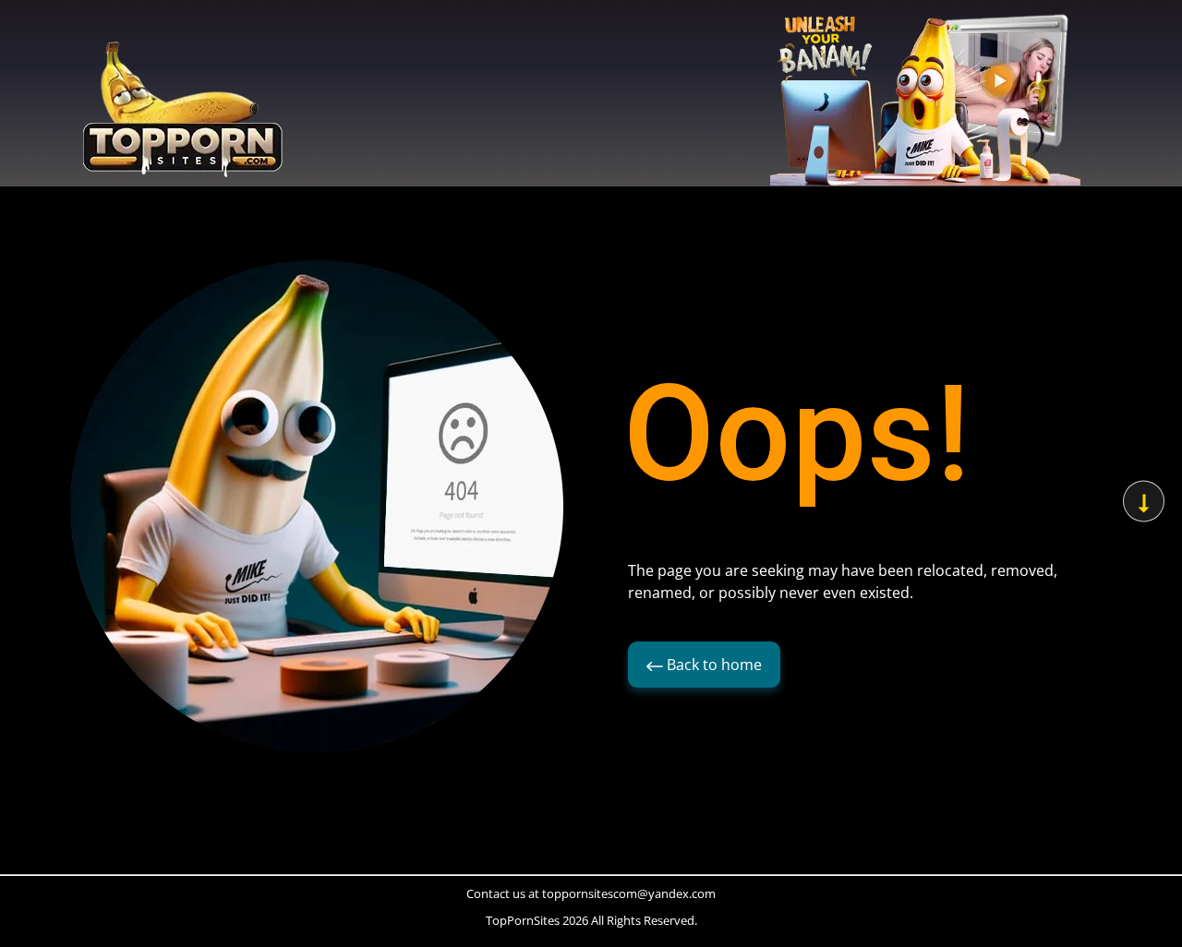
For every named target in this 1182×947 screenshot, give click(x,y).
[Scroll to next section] (1143, 501)
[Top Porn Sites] (183, 115)
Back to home (712, 664)
